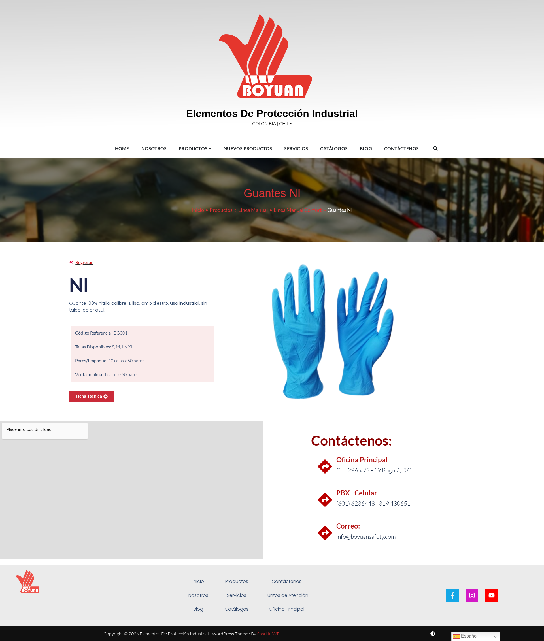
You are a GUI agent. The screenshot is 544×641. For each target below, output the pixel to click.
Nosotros (154, 148)
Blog (366, 148)
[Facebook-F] (452, 595)
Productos (193, 148)
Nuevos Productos (248, 148)
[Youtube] (491, 595)
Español (469, 636)
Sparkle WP (268, 633)
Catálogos (334, 148)
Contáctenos (401, 148)
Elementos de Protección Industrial (272, 113)
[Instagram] (472, 595)
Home (122, 148)
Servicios (296, 148)
